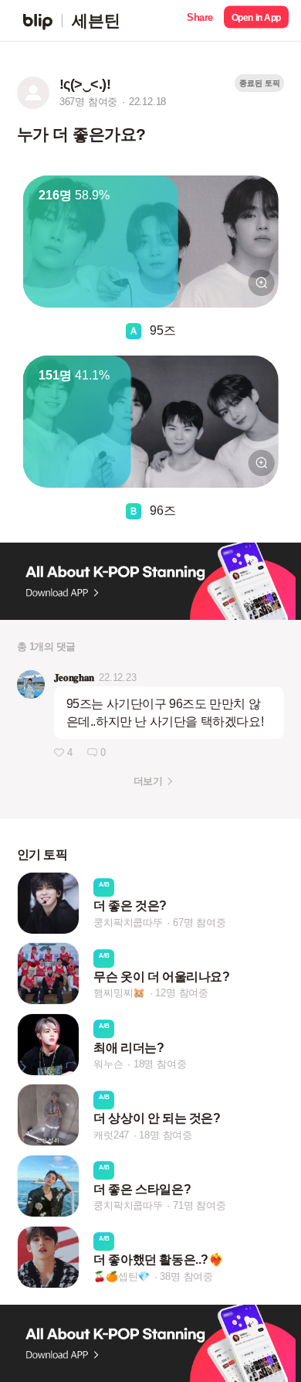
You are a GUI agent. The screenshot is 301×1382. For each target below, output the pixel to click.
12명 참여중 (181, 993)
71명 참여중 (199, 1205)
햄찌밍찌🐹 (119, 993)
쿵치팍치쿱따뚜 (128, 922)
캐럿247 (111, 1135)
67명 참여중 (199, 922)
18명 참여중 (160, 1064)
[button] (200, 20)
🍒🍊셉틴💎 (121, 1276)
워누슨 (108, 1064)
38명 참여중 (186, 1276)
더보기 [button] (148, 781)
